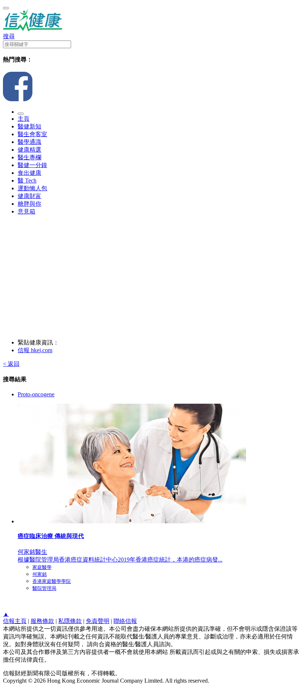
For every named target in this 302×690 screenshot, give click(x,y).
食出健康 (29, 173)
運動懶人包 (32, 188)
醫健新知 (29, 126)
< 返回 (11, 364)
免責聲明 (97, 621)
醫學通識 (29, 142)
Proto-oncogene (36, 394)
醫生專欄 (29, 157)
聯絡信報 (125, 621)
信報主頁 (15, 621)
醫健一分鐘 (32, 165)
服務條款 (42, 621)
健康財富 (29, 196)
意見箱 (26, 211)
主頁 (23, 119)
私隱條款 (70, 621)
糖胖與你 (29, 204)
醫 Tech (27, 180)
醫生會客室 (32, 134)
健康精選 (29, 149)
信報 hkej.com (35, 350)
